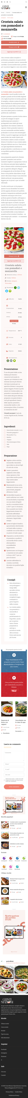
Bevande (17, 869)
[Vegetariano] (14, 360)
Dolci (10, 869)
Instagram (4, 1053)
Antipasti (3, 17)
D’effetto (21, 229)
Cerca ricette (4, 1027)
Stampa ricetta (13, 47)
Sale (8, 444)
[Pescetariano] (11, 360)
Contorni (24, 861)
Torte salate (10, 17)
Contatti (3, 1075)
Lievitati (4, 869)
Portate (3, 1030)
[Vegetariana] (10, 291)
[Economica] (15, 287)
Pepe (8, 446)
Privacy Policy (9, 1092)
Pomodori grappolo (12, 432)
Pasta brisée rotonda (15, 430)
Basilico (9, 437)
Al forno (19, 274)
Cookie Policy (18, 1092)
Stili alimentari (5, 1037)
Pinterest (3, 1056)
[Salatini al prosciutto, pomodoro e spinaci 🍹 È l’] (7, 972)
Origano (9, 439)
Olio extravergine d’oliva (13, 442)
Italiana (13, 278)
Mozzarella (11, 435)
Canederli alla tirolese (16, 899)
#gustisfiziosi (14, 660)
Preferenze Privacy (14, 1095)
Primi (10, 861)
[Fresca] (18, 287)
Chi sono (3, 1071)
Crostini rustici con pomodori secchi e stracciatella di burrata (18, 823)
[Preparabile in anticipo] (6, 291)
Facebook (3, 1049)
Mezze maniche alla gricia (17, 889)
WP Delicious (19, 1088)
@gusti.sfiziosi (8, 664)
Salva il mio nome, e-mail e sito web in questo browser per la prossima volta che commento (14, 780)
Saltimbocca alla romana (17, 844)
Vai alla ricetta (13, 42)
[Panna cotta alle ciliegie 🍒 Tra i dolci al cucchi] (7, 986)
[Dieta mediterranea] (8, 360)
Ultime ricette (5, 1023)
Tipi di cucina (5, 1034)
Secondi (17, 861)
